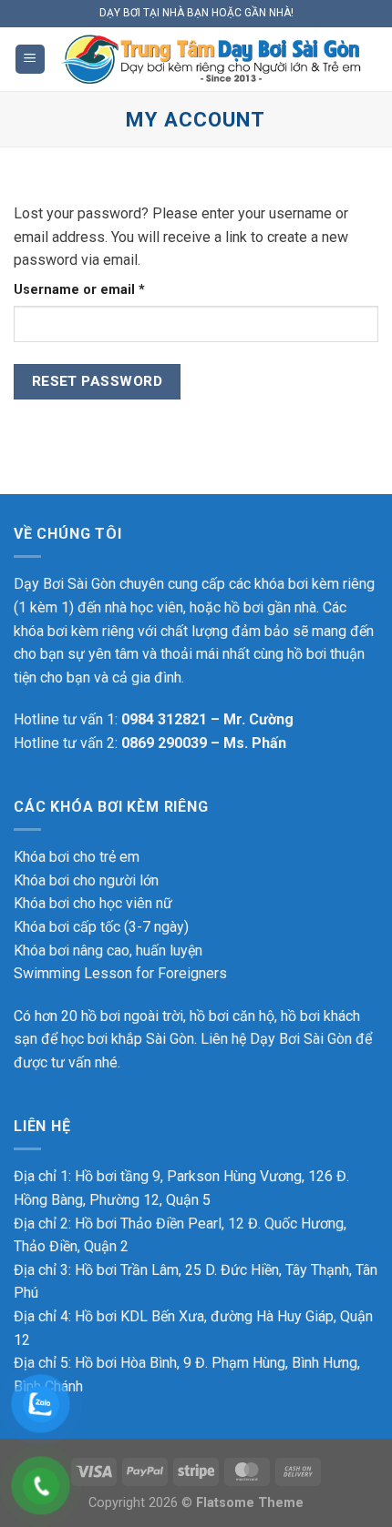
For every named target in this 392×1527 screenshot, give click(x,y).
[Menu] (30, 60)
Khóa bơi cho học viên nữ (93, 903)
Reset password (97, 381)
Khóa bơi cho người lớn (86, 880)
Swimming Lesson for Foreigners (120, 973)
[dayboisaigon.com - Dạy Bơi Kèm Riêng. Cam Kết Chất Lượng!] (212, 59)
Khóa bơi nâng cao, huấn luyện (108, 950)
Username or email (108, 289)
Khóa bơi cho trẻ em (76, 856)
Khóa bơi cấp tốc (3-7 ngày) (101, 926)
